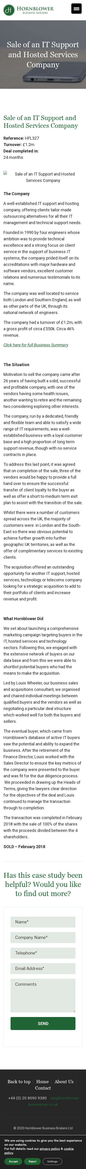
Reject (32, 1161)
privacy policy (50, 1149)
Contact (43, 1087)
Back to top (19, 1081)
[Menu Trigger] (76, 8)
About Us (64, 1081)
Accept (13, 1161)
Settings (52, 1161)
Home (42, 1081)
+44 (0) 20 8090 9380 (27, 1098)
